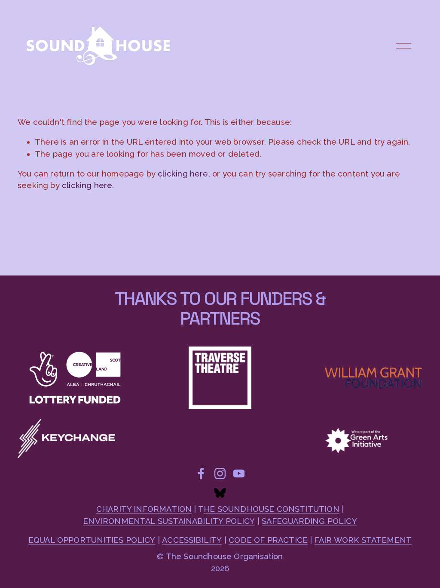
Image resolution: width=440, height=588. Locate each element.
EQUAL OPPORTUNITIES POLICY (92, 540)
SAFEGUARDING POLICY (309, 521)
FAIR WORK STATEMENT (363, 540)
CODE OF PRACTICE (268, 540)
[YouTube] (239, 473)
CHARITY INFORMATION (144, 509)
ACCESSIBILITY (192, 540)
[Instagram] (220, 473)
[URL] (220, 492)
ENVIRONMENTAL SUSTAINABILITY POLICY (169, 521)
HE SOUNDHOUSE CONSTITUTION (271, 509)
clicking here (183, 173)
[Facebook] (201, 473)
